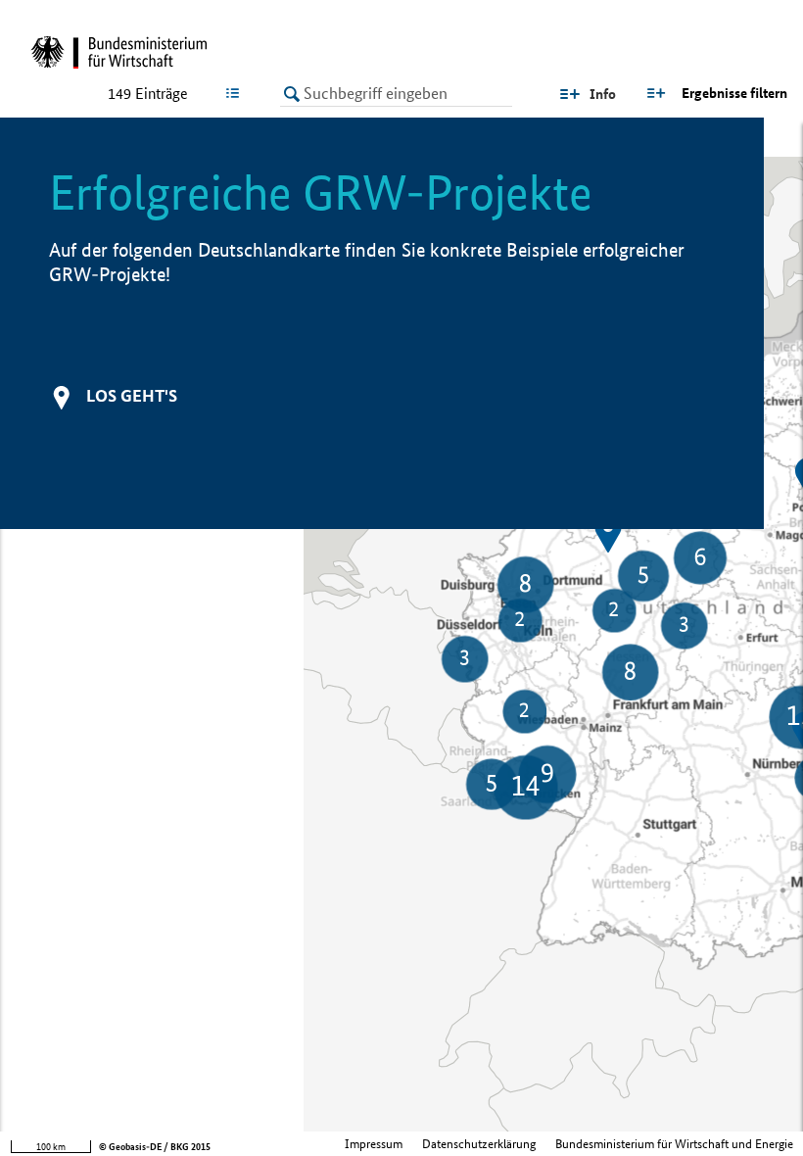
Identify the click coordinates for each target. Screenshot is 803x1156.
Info (603, 94)
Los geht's (131, 395)
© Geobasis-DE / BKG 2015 (155, 1146)
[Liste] (236, 93)
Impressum (373, 1143)
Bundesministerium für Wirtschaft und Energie (674, 1143)
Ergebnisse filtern (734, 93)
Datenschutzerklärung (479, 1143)
